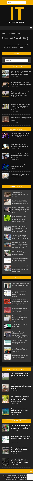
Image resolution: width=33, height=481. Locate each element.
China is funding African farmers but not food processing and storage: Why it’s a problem (21, 426)
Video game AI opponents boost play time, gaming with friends (20, 349)
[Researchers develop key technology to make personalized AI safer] (7, 357)
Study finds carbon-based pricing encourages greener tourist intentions (19, 410)
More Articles (16, 421)
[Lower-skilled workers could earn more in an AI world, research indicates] (7, 202)
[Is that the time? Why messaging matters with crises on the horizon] (5, 119)
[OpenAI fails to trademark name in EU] (7, 326)
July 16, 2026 (15, 379)
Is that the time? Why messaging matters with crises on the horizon (21, 118)
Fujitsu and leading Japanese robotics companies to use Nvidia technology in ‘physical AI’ (20, 334)
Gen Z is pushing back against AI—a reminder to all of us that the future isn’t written (20, 302)
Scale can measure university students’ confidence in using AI (21, 83)
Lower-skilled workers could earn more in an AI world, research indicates (20, 201)
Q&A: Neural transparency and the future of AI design (20, 284)
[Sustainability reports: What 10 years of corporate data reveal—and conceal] (5, 439)
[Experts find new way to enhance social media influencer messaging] (5, 387)
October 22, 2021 (16, 159)
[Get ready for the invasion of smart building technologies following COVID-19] (5, 135)
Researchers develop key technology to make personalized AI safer (20, 356)
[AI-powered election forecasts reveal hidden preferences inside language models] (7, 318)
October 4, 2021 (15, 148)
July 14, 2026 (15, 464)
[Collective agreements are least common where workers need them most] (7, 260)
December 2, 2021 (16, 139)
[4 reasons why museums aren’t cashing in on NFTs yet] (5, 176)
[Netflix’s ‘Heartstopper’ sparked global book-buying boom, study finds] (7, 237)
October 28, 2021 (16, 178)
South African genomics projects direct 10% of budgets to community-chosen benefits (21, 72)
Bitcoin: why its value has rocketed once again (19, 165)
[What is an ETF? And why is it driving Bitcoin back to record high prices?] (5, 156)
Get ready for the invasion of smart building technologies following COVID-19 (20, 135)
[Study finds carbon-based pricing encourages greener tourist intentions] (5, 411)
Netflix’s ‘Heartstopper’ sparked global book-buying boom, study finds (20, 236)
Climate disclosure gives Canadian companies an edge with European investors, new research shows (19, 219)
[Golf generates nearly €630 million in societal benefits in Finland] (5, 376)
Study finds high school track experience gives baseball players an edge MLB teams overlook (20, 94)
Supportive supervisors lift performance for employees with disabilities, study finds (20, 210)
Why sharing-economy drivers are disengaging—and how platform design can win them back (20, 245)
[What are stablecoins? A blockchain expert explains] (5, 146)
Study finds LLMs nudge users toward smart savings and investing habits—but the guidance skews (20, 398)
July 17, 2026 (15, 76)
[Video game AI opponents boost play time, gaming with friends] (7, 350)
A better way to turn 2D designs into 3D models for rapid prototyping (20, 310)
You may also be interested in (16, 369)
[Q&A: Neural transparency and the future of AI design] (7, 285)
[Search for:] (16, 2)
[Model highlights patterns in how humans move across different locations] (5, 450)
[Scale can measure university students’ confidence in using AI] (5, 84)
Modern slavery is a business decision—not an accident (20, 194)
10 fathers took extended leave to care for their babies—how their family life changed (20, 268)
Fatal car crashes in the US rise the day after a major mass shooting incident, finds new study (20, 107)
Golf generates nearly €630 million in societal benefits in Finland (20, 375)
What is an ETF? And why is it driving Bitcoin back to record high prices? (20, 155)
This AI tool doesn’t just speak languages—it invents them (19, 342)
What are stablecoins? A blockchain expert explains (19, 145)
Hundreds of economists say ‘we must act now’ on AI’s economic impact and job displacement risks (20, 229)
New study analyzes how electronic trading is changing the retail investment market (20, 460)
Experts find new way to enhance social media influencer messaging (21, 386)
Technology (16, 277)
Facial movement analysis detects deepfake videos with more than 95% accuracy (20, 293)
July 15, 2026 (15, 414)
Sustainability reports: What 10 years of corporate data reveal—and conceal (21, 438)
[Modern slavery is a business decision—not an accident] (7, 194)
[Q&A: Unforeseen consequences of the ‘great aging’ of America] (7, 253)
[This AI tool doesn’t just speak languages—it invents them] (7, 342)
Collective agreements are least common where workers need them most (20, 260)
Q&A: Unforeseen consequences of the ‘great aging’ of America (20, 252)
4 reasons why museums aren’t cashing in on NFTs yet (20, 175)
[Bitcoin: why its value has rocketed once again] (5, 167)
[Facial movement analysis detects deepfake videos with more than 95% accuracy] (7, 293)
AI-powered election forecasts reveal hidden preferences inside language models (19, 318)
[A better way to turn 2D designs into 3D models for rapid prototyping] (7, 310)
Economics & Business (16, 186)
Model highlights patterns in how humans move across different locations (19, 449)
